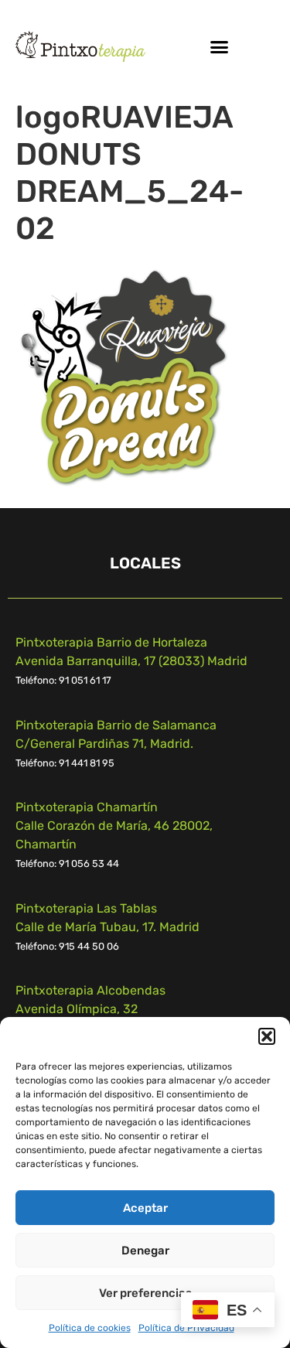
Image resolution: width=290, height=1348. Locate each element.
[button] (267, 1036)
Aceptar (145, 1208)
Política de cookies (90, 1327)
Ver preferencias (145, 1293)
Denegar (145, 1251)
